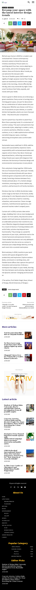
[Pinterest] (24, 23)
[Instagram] (14, 487)
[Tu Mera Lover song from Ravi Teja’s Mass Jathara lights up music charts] (28, 345)
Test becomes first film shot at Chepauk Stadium (14, 334)
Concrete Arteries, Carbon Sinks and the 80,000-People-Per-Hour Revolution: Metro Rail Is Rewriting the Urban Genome (14, 423)
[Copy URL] (29, 23)
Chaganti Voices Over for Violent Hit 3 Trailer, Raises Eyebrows (14, 356)
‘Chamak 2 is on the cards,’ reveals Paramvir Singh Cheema (9, 306)
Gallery (4, 7)
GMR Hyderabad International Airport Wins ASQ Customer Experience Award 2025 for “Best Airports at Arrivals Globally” (13, 455)
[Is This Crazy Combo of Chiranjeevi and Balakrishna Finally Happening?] (30, 468)
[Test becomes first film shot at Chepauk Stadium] (28, 335)
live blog (10, 7)
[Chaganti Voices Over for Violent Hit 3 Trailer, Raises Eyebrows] (28, 357)
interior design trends (13, 289)
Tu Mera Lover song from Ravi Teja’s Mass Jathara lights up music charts (13, 345)
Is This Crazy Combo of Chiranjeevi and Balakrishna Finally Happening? (13, 468)
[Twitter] (20, 23)
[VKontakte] (21, 487)
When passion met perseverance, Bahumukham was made (26, 306)
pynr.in (6, 19)
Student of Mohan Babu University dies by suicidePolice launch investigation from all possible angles (13, 408)
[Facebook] (15, 23)
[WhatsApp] (10, 23)
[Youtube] (25, 487)
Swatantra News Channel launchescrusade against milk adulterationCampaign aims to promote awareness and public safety (14, 439)
